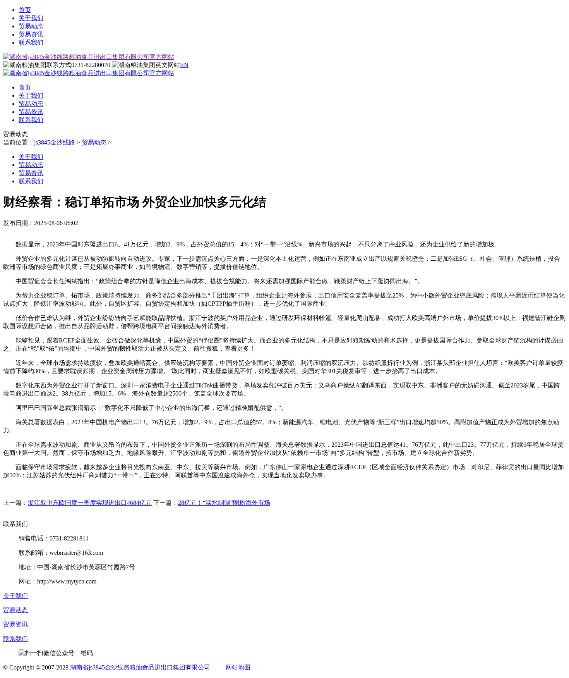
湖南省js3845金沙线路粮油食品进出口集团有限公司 (140, 667)
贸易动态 (31, 26)
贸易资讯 (31, 34)
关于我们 (31, 18)
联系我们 (31, 42)
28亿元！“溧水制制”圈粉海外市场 (224, 502)
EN (184, 65)
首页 (25, 10)
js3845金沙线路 (54, 142)
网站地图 (238, 667)
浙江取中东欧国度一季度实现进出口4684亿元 (90, 502)
